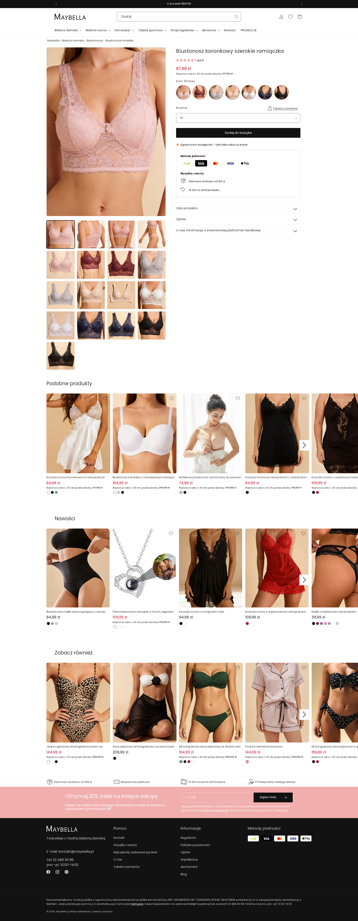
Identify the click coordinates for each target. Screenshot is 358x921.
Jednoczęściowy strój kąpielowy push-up (74, 746)
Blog (184, 874)
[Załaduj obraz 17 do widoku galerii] (60, 356)
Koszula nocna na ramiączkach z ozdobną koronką (276, 477)
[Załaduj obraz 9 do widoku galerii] (60, 295)
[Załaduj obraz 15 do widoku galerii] (121, 325)
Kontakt (119, 838)
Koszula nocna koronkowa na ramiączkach (75, 477)
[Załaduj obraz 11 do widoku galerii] (121, 295)
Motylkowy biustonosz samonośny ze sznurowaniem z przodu (211, 477)
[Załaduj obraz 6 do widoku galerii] (91, 265)
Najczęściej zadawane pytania (135, 852)
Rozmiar (181, 108)
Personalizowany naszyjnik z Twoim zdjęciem (143, 612)
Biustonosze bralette (119, 40)
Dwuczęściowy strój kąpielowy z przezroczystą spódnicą (144, 747)
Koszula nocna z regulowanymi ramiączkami (275, 612)
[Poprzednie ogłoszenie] (56, 4)
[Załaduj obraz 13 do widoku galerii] (60, 325)
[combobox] (179, 16)
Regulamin (188, 838)
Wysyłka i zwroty (125, 845)
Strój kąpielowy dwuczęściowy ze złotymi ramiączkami (210, 747)
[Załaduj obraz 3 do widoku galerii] (121, 234)
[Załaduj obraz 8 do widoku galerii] (152, 265)
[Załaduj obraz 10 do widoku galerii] (91, 295)
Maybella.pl (62, 911)
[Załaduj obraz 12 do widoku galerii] (152, 295)
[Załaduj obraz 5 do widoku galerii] (60, 265)
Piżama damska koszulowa (263, 746)
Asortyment (189, 867)
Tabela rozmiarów (285, 108)
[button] (67, 30)
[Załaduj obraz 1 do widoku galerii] (60, 234)
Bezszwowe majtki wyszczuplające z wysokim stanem (77, 612)
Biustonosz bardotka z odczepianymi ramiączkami (144, 477)
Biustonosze (95, 40)
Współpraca (189, 859)
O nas (118, 859)
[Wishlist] (290, 16)
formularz (137, 904)
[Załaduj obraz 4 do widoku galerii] (152, 234)
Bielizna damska (73, 40)
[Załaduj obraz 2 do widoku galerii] (91, 234)
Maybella (53, 40)
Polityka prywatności (195, 845)
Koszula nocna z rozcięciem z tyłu (201, 612)
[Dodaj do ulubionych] (105, 398)
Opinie (185, 852)
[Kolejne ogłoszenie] (301, 4)
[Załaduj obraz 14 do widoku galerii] (91, 325)
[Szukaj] (236, 16)
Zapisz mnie (268, 797)
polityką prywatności (216, 810)
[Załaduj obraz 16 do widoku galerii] (152, 325)
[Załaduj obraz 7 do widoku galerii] (121, 265)
